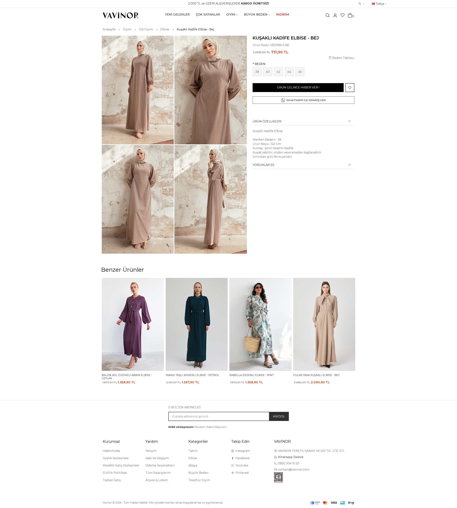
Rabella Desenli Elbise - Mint (251, 375)
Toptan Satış (112, 480)
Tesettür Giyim (199, 480)
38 (257, 71)
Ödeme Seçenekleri (160, 465)
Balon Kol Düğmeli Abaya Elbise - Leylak (127, 377)
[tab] (303, 122)
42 (278, 71)
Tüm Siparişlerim (158, 472)
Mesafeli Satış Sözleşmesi (121, 465)
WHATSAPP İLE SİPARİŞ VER (306, 100)
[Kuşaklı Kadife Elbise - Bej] (137, 90)
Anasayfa (109, 29)
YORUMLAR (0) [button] (263, 165)
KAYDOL (279, 416)
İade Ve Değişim (157, 458)
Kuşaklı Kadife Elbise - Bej (195, 29)
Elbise (164, 29)
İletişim (150, 451)
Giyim (127, 29)
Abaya (192, 465)
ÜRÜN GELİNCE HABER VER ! (298, 87)
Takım (192, 451)
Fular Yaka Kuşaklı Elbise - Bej (316, 375)
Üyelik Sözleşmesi (116, 458)
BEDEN (260, 64)
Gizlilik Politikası (115, 472)
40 (268, 71)
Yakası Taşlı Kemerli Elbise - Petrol (192, 375)
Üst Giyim (146, 29)
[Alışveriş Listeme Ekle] (349, 87)
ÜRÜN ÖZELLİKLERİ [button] (267, 121)
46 (300, 71)
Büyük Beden (198, 472)
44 (289, 71)
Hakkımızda (111, 451)
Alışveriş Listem (156, 480)
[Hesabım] (335, 16)
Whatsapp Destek (290, 457)
